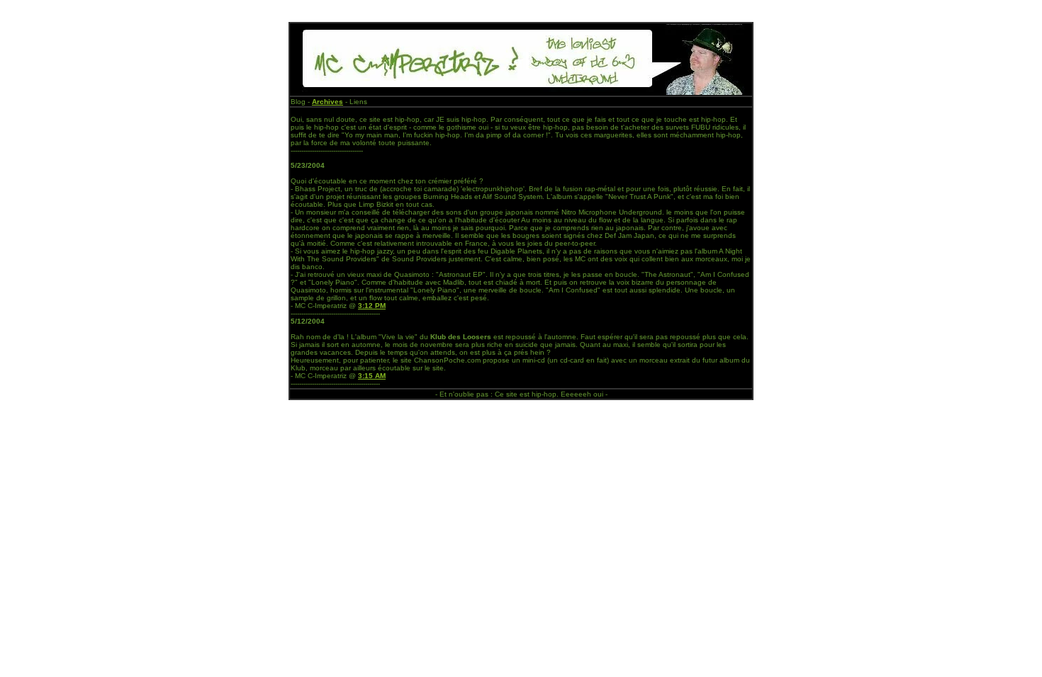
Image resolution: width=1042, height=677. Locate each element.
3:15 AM (372, 376)
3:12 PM (372, 305)
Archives (327, 102)
